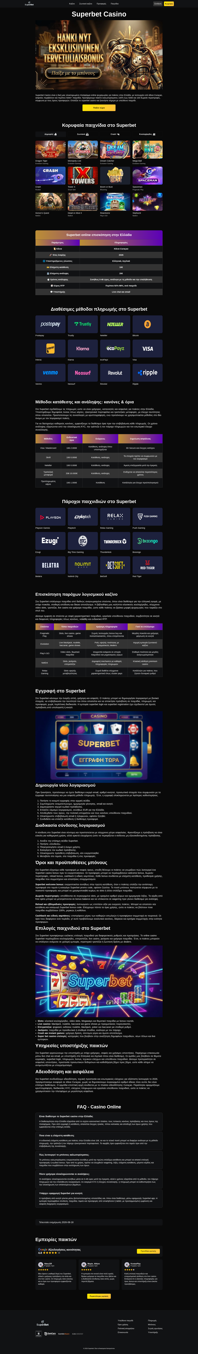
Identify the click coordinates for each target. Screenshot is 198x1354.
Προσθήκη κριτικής (148, 1251)
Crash (113, 134)
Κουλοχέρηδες (145, 134)
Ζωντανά (81, 134)
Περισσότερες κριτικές (99, 1296)
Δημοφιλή (49, 134)
